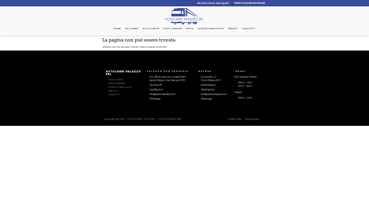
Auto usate (151, 28)
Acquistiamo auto (211, 28)
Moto (190, 28)
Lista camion (172, 28)
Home (117, 28)
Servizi (233, 28)
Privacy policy (252, 119)
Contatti (248, 28)
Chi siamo (132, 28)
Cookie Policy (234, 119)
